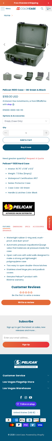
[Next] (48, 3)
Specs (27, 226)
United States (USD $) (24, 412)
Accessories (38, 226)
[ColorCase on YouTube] (31, 397)
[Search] (42, 8)
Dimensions (17, 226)
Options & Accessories (14, 116)
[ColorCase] (26, 8)
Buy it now (26, 147)
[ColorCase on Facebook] (21, 397)
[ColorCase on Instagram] (26, 397)
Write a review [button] (26, 302)
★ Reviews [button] (49, 223)
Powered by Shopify (35, 434)
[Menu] (1, 8)
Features (6, 226)
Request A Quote (35, 158)
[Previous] (3, 3)
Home (7, 15)
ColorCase (20, 434)
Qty (4, 127)
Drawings (7, 230)
